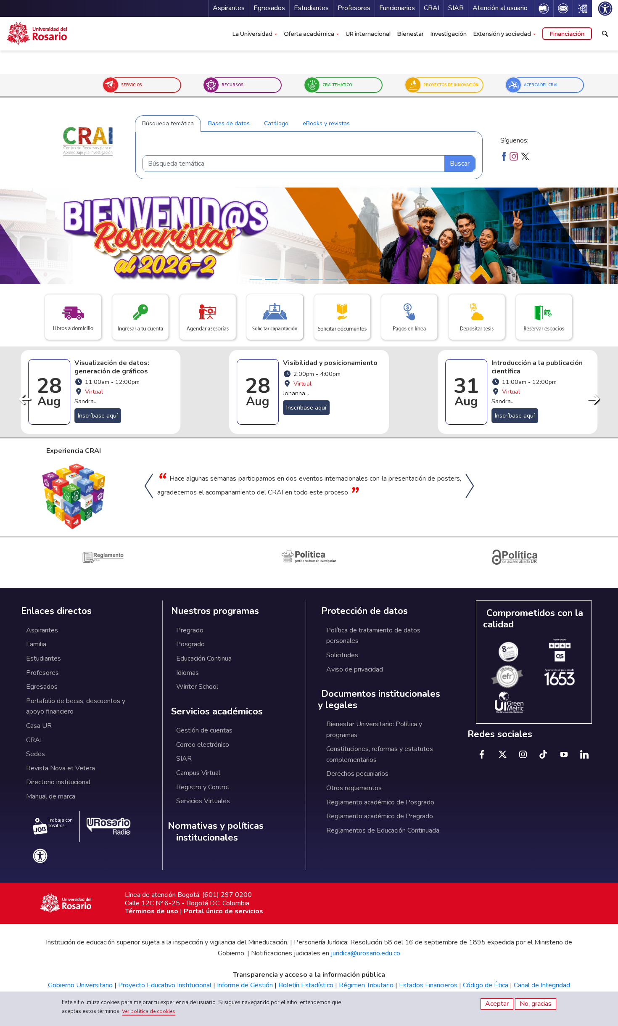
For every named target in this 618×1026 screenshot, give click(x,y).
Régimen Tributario (366, 985)
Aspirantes (229, 8)
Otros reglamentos (354, 788)
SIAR (456, 8)
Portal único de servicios (223, 911)
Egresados (269, 8)
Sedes (35, 754)
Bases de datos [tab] (229, 123)
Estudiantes (311, 8)
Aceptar (497, 1003)
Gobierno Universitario (80, 985)
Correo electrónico (202, 744)
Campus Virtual (198, 772)
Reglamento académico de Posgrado (380, 802)
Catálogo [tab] (276, 123)
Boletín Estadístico (305, 985)
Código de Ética (485, 985)
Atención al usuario (500, 8)
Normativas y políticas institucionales (216, 832)
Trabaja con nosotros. (60, 823)
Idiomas (187, 672)
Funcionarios (397, 8)
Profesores (354, 8)
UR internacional (368, 33)
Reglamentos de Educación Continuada (382, 830)
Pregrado (189, 630)
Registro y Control (202, 787)
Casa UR (39, 725)
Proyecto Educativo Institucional (164, 985)
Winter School (197, 686)
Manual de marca (50, 796)
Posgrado (190, 644)
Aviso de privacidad (354, 669)
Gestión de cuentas (204, 730)
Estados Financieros (428, 985)
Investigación (448, 33)
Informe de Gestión (245, 985)
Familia (36, 644)
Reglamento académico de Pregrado (379, 816)
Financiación (567, 33)
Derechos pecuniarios (357, 773)
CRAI (431, 8)
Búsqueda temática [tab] (168, 123)
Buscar (460, 163)
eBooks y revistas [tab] (326, 123)
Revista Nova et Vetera (60, 768)
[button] (147, 85)
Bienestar (410, 33)
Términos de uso (151, 911)
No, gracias (536, 1003)
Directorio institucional (58, 782)
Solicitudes (342, 655)
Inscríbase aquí (98, 408)
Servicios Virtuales (203, 801)
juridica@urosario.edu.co (365, 953)
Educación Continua (204, 658)
